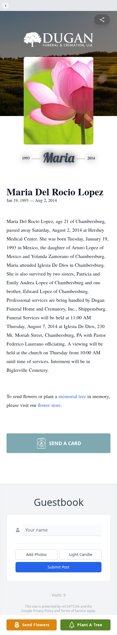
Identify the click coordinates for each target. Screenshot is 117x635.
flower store (49, 405)
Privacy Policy (43, 610)
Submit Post (58, 567)
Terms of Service (73, 610)
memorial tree (72, 396)
